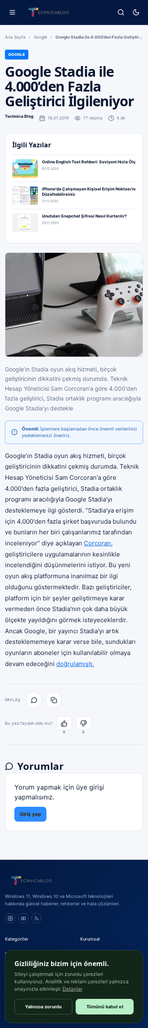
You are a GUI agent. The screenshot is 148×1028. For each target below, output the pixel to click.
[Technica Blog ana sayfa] (48, 12)
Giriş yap (30, 814)
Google (40, 36)
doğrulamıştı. (75, 664)
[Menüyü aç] (12, 12)
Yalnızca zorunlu (43, 1007)
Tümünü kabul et (104, 1007)
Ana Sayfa (15, 36)
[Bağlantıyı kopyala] (54, 700)
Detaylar (72, 989)
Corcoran (97, 543)
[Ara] (120, 12)
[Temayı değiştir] (136, 12)
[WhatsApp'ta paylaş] (34, 700)
